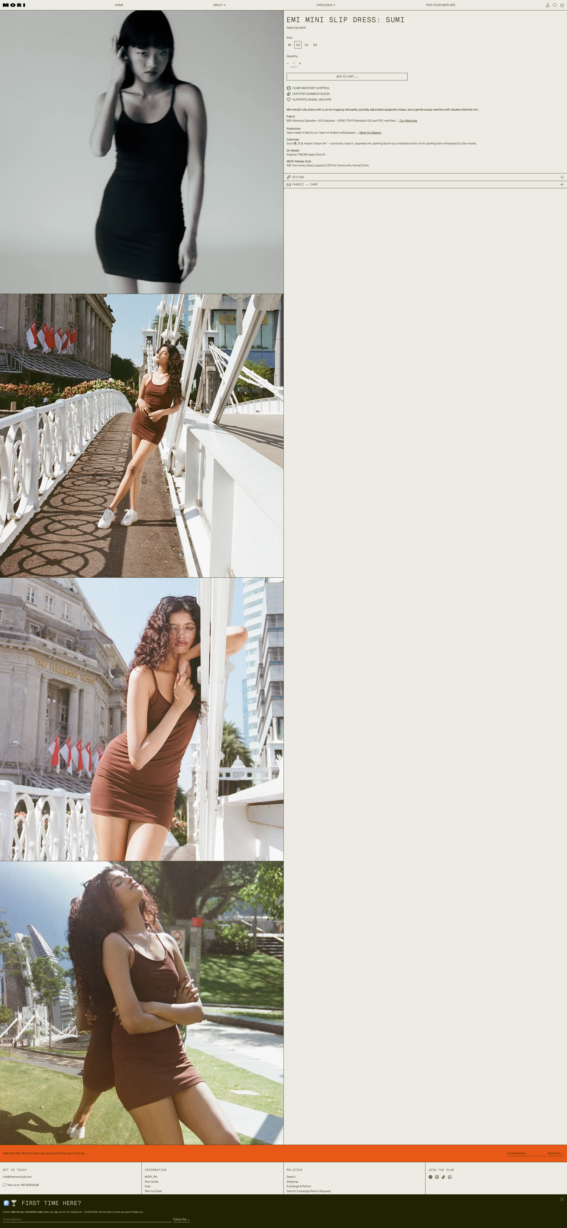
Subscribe (554, 1153)
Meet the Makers (370, 132)
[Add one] (299, 63)
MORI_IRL (151, 1177)
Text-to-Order (153, 1191)
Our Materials (408, 120)
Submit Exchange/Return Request (309, 1191)
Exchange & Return (299, 1186)
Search (291, 1177)
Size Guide (151, 1181)
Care (148, 1186)
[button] (555, 5)
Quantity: (292, 56)
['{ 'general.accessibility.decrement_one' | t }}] (287, 63)
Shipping (292, 1181)
